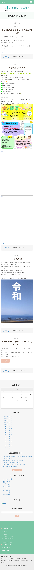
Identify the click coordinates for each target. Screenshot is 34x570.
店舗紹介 (4, 531)
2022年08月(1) (8, 416)
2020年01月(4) (8, 436)
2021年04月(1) (8, 420)
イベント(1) (6, 493)
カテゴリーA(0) (7, 479)
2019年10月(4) (8, 440)
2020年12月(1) (8, 424)
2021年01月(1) (8, 422)
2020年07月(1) (8, 430)
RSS (4, 503)
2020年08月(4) (8, 428)
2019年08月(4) (8, 442)
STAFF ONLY (6, 550)
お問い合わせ (6, 547)
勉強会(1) (6, 483)
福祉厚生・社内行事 (7, 538)
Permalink (6, 56)
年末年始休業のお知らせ (10, 466)
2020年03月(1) (8, 432)
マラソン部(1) (7, 485)
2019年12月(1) (8, 438)
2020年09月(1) (8, 426)
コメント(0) (6, 57)
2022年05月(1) (8, 418)
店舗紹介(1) (6, 491)
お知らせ (4, 52)
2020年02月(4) (8, 434)
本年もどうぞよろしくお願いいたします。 (14, 464)
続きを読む (5, 361)
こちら (14, 278)
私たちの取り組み (7, 542)
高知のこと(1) (7, 487)
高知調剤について (7, 528)
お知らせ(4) (6, 481)
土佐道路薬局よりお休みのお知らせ (13, 460)
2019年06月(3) (8, 444)
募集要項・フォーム (7, 536)
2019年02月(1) (8, 448)
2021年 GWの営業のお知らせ (11, 462)
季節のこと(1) (7, 495)
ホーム (4, 526)
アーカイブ (17, 412)
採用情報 (4, 534)
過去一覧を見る (17, 470)
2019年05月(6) (8, 446)
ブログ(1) (6, 489)
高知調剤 (3, 2)
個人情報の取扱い (7, 545)
